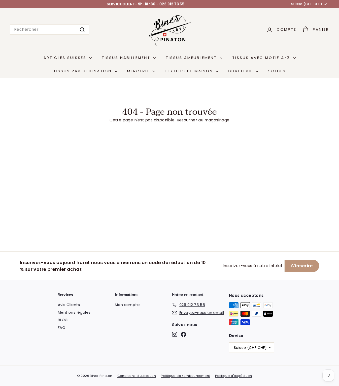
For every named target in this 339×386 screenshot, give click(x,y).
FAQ (61, 327)
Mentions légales (74, 312)
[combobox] (49, 29)
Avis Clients (69, 304)
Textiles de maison (190, 71)
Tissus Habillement (127, 57)
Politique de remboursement (185, 375)
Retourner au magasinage (203, 120)
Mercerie (139, 71)
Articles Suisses (65, 57)
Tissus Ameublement (192, 57)
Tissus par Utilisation (83, 71)
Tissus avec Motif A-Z (262, 57)
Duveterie (241, 71)
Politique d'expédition (233, 375)
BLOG (63, 319)
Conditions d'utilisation (136, 375)
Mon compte (127, 304)
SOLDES (277, 71)
